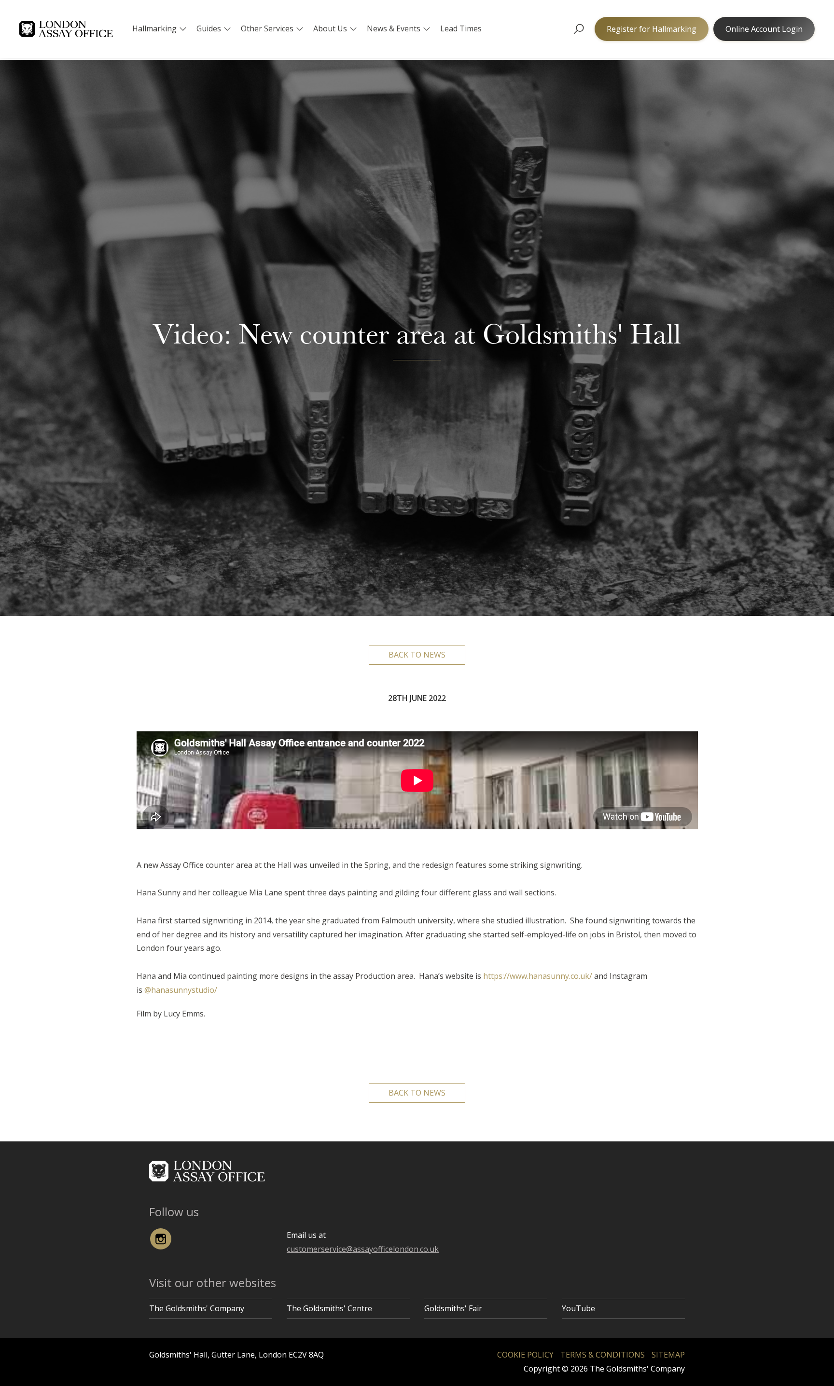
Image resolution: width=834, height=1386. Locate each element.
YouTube (578, 1308)
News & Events (393, 28)
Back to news (417, 654)
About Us (330, 28)
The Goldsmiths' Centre (329, 1308)
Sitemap (668, 1354)
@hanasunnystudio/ (180, 990)
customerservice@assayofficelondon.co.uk (363, 1249)
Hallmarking (154, 28)
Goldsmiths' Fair (453, 1308)
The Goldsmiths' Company (196, 1308)
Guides (208, 28)
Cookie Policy (525, 1354)
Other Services (267, 28)
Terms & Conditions (602, 1354)
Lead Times (461, 28)
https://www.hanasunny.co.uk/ (537, 976)
